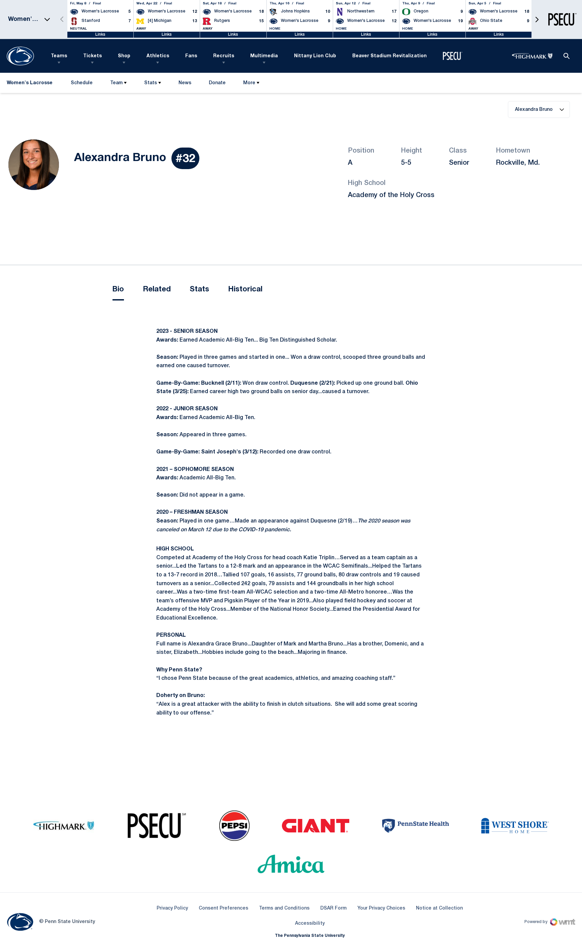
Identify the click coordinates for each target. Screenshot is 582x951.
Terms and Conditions (284, 908)
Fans (191, 56)
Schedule (82, 83)
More (249, 83)
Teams (59, 56)
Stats (150, 83)
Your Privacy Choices (381, 908)
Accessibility (310, 923)
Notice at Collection (439, 908)
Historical (245, 289)
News (185, 83)
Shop (124, 56)
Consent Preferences (223, 908)
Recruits (223, 56)
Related (157, 289)
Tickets (92, 56)
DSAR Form (333, 908)
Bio (118, 289)
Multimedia (264, 56)
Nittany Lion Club (315, 56)
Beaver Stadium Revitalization (389, 56)
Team (116, 83)
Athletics (158, 56)
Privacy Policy (172, 908)
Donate (217, 84)
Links (100, 34)
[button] (536, 19)
